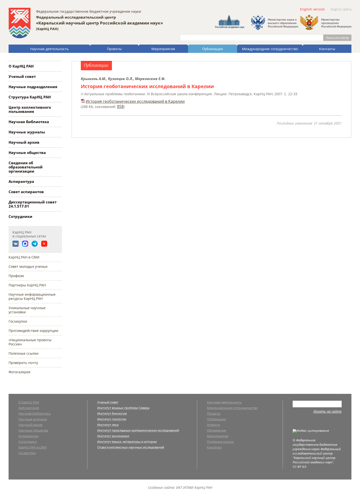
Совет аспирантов (26, 191)
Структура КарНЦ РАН (30, 96)
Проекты (114, 49)
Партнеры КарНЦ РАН (27, 285)
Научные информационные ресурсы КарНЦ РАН (32, 296)
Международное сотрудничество (270, 49)
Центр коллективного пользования (30, 109)
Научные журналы (27, 131)
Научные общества (27, 152)
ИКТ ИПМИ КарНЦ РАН (194, 487)
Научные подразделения (33, 86)
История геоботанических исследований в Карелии (135, 101)
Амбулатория (28, 408)
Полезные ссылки (23, 353)
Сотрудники (20, 216)
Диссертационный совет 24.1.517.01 (33, 204)
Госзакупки (18, 321)
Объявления (216, 431)
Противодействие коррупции (33, 330)
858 (120, 106)
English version (312, 9)
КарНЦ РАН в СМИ (24, 257)
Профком (16, 275)
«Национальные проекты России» (30, 342)
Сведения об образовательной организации (26, 167)
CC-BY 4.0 (299, 466)
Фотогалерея (19, 372)
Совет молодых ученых (28, 266)
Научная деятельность (49, 49)
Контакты (327, 49)
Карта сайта (341, 9)
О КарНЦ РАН (21, 66)
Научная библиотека (29, 121)
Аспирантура (21, 181)
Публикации (212, 49)
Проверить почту (23, 362)
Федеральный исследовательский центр (76, 17)
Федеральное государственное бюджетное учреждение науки (88, 11)
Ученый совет (22, 76)
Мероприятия (163, 49)
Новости (213, 425)
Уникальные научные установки (27, 309)
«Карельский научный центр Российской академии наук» (99, 23)
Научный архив (24, 142)
